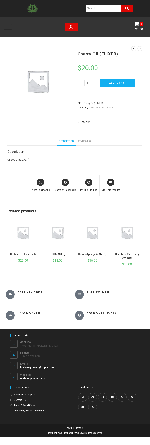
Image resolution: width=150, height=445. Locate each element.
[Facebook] (92, 397)
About (69, 428)
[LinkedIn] (112, 397)
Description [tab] (66, 141)
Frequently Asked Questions (29, 410)
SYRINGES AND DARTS (101, 107)
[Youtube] (82, 407)
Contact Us (20, 399)
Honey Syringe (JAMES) (92, 254)
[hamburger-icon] (8, 27)
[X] (82, 397)
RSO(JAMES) (57, 254)
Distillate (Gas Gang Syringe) (127, 256)
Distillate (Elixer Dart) (23, 254)
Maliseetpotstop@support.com (38, 367)
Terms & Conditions (24, 405)
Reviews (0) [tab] (84, 141)
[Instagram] (102, 397)
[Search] (127, 8)
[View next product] (139, 48)
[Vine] (132, 397)
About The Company (24, 394)
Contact (79, 428)
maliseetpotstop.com (32, 378)
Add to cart (117, 83)
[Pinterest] (122, 397)
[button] (79, 91)
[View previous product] (133, 48)
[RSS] (92, 407)
